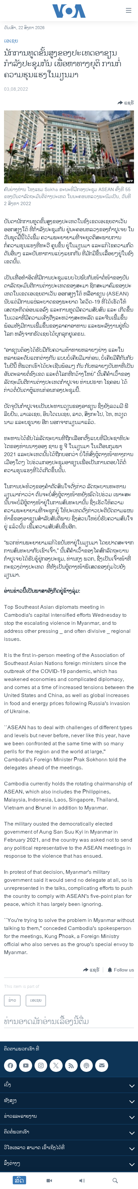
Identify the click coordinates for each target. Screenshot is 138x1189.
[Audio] (82, 1180)
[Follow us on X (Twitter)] (56, 1065)
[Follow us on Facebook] (10, 1065)
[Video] (49, 1180)
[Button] (126, 103)
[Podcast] (86, 1065)
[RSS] (71, 1065)
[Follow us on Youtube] (25, 1065)
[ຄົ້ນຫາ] (115, 1180)
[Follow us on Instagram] (40, 1065)
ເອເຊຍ (11, 41)
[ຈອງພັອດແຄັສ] (101, 1065)
